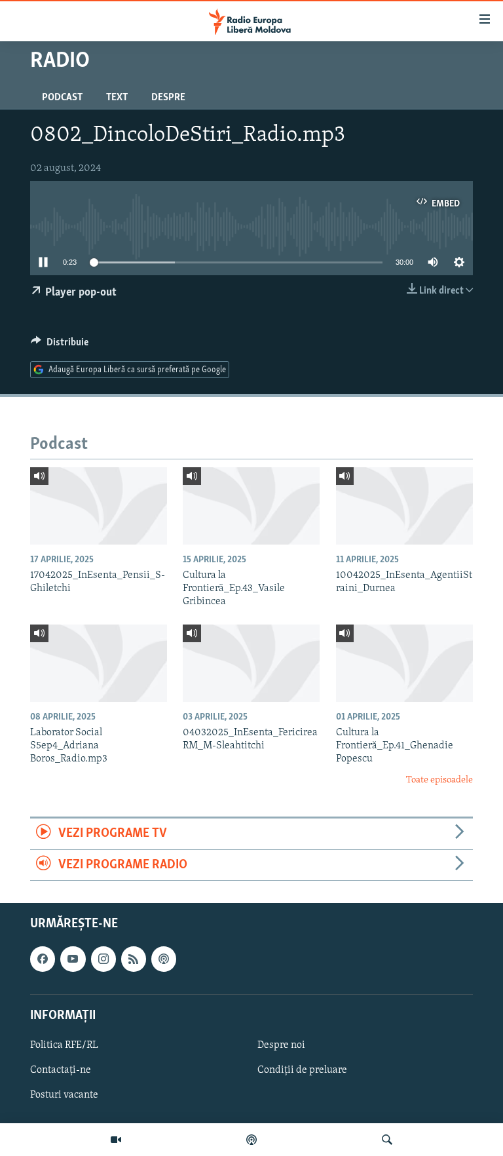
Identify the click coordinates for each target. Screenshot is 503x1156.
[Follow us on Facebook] (42, 958)
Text (117, 97)
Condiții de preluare (302, 1070)
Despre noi (281, 1045)
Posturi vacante (64, 1095)
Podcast (62, 97)
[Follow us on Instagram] (103, 958)
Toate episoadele (439, 780)
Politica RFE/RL (64, 1045)
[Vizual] (116, 1139)
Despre (168, 97)
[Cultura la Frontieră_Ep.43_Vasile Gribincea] (251, 506)
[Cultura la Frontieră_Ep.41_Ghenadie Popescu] (404, 663)
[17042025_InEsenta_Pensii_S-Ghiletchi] (98, 506)
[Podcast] (251, 1139)
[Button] (59, 345)
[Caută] (387, 1139)
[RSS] (133, 958)
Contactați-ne (60, 1070)
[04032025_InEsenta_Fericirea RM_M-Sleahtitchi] (251, 663)
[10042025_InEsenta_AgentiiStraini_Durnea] (404, 506)
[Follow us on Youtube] (72, 958)
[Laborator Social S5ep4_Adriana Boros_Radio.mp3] (98, 663)
